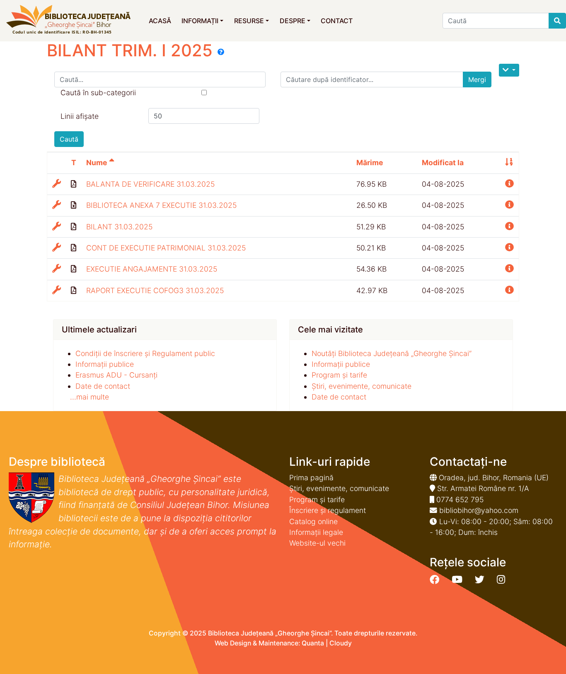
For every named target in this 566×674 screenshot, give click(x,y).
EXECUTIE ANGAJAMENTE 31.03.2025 (151, 269)
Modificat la (443, 162)
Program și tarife (339, 375)
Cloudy (340, 643)
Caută (69, 139)
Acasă (160, 21)
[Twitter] (479, 579)
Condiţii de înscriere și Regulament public (145, 353)
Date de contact (102, 386)
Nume (97, 162)
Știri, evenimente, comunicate (361, 386)
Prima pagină (311, 477)
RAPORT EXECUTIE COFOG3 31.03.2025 (155, 290)
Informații (199, 21)
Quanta (313, 643)
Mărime (369, 162)
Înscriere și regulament (327, 510)
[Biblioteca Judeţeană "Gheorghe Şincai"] (68, 20)
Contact (337, 21)
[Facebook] (434, 579)
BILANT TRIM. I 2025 (132, 50)
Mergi (477, 79)
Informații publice (104, 364)
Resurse (249, 21)
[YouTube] (457, 579)
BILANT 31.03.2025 (119, 226)
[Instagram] (501, 579)
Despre (292, 21)
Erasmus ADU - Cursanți (116, 375)
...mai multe (89, 396)
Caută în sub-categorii (98, 92)
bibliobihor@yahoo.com (478, 510)
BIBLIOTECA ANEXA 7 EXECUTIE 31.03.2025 (161, 205)
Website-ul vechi (317, 543)
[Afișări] (509, 70)
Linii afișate (79, 116)
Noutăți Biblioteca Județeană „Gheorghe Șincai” (392, 353)
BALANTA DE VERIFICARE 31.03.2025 (150, 184)
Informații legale (316, 532)
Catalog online (313, 521)
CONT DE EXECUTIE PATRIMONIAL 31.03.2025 (166, 247)
